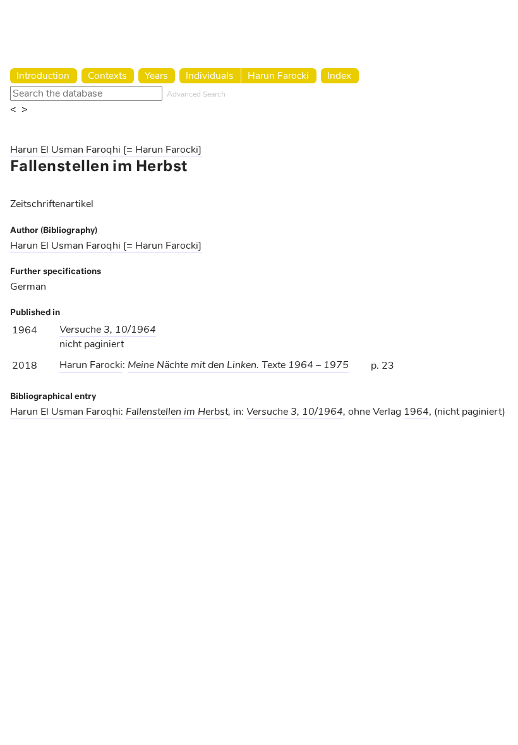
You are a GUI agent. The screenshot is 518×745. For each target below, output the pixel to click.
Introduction (42, 75)
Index (339, 75)
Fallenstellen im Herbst (177, 412)
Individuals (209, 75)
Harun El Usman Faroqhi (65, 412)
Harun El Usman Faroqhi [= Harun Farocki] (106, 150)
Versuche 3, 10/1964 (107, 330)
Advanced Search (196, 94)
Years (156, 75)
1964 (416, 412)
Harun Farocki (278, 75)
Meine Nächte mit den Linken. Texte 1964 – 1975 (238, 365)
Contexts (107, 75)
